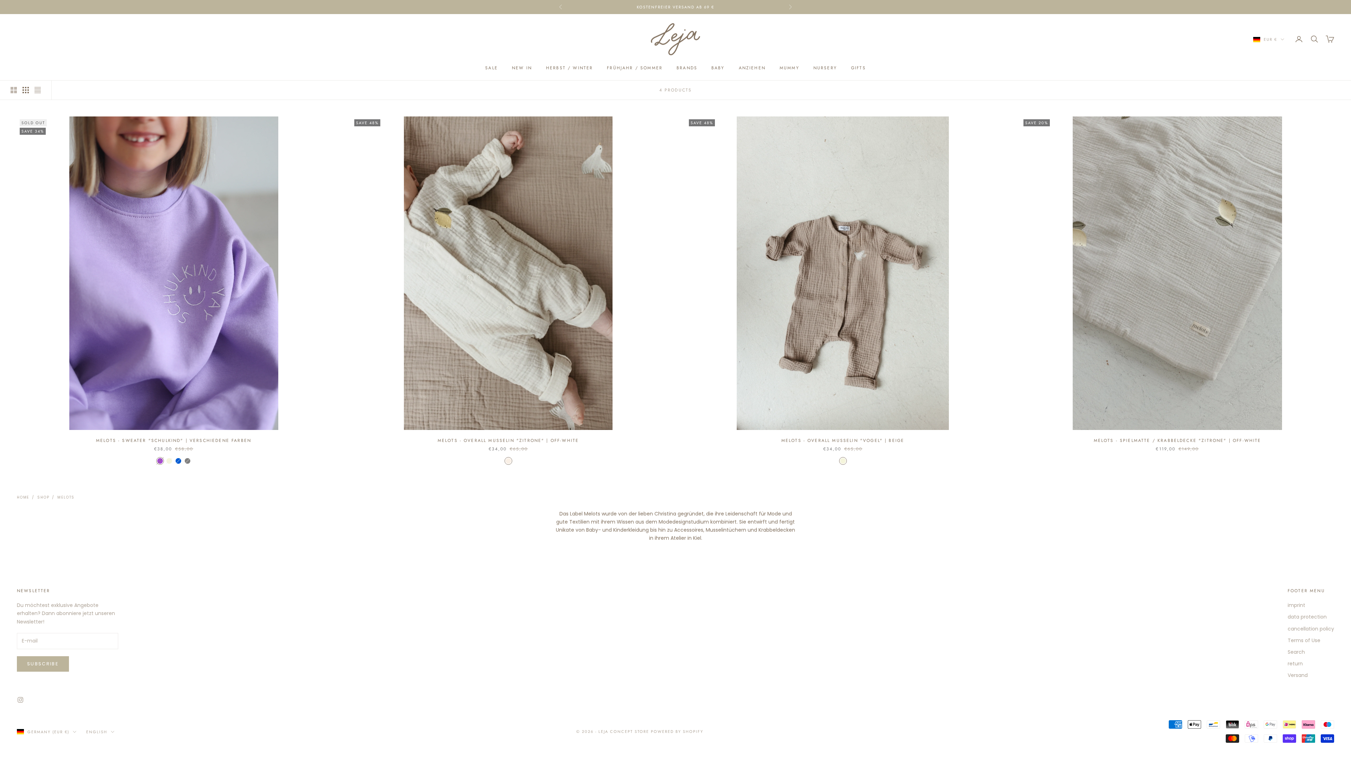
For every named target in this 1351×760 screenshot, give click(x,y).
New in (522, 68)
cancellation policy (1311, 628)
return (1295, 663)
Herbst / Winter (569, 68)
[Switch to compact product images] (37, 90)
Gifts (858, 68)
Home (23, 497)
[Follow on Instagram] (20, 699)
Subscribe (43, 663)
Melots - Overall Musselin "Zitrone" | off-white (508, 440)
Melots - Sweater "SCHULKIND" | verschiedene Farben (173, 440)
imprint (1296, 605)
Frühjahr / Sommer (634, 68)
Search (1296, 652)
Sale (491, 68)
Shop (43, 497)
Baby (718, 68)
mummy (789, 68)
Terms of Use (1304, 640)
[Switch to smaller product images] (26, 90)
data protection (1307, 616)
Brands (687, 68)
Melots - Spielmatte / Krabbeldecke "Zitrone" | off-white (1177, 440)
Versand (1298, 675)
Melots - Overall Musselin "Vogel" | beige (843, 440)
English (96, 732)
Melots (66, 497)
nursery (825, 68)
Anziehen (752, 68)
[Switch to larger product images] (14, 90)
